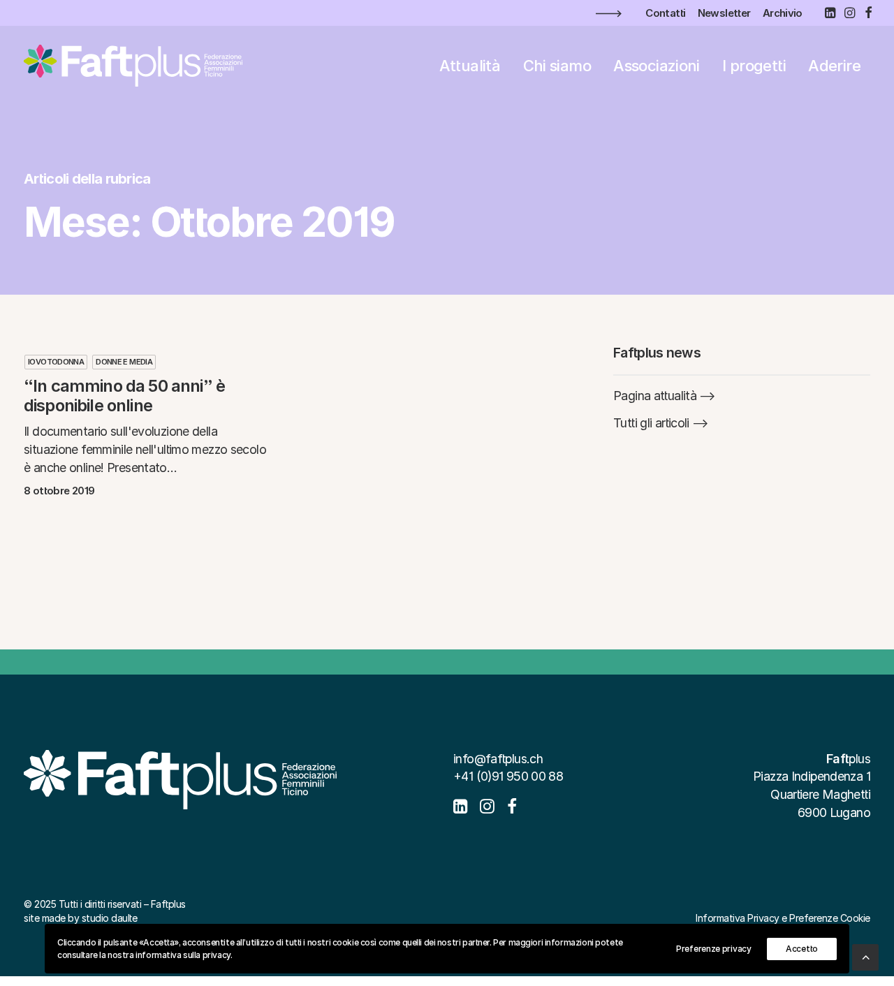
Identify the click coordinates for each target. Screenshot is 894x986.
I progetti (754, 66)
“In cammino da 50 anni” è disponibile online (124, 396)
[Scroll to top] (865, 956)
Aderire (834, 66)
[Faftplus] (133, 66)
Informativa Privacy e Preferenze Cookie (783, 918)
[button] (830, 12)
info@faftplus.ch (498, 758)
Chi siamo (557, 66)
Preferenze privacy (714, 948)
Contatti (665, 13)
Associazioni (656, 66)
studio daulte (110, 918)
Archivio (783, 13)
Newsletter (724, 13)
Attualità (469, 66)
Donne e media (124, 362)
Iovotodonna (56, 362)
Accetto (802, 948)
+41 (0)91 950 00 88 (508, 776)
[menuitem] (665, 13)
